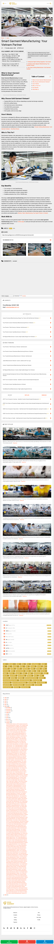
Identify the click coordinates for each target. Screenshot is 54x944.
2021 (5, 704)
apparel (18, 668)
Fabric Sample (21, 675)
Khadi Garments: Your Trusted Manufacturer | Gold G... (16, 771)
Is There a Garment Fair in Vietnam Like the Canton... (16, 729)
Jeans (24, 673)
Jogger (29, 673)
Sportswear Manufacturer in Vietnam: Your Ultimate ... (16, 793)
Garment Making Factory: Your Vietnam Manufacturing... (16, 838)
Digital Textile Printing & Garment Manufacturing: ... (16, 790)
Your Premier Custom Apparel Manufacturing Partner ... (16, 847)
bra (44, 666)
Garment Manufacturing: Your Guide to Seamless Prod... (16, 818)
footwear (33, 666)
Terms (15, 917)
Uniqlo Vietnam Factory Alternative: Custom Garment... (16, 865)
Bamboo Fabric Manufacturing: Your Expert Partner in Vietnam (33, 213)
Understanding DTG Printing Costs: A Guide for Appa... (16, 874)
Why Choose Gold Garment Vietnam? (41, 81)
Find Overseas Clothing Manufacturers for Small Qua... (16, 755)
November (8, 709)
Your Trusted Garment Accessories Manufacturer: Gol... (16, 809)
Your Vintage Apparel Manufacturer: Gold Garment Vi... (16, 831)
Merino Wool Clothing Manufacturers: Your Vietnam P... (16, 747)
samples (11, 664)
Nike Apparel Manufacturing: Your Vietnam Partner (15, 794)
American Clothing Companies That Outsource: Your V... (16, 834)
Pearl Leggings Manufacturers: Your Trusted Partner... (16, 843)
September (8, 710)
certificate (41, 677)
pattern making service (18, 684)
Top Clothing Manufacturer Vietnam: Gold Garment (15, 849)
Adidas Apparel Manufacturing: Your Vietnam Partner (16, 797)
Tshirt (18, 664)
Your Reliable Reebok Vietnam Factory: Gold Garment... (16, 791)
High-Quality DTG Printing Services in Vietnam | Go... (16, 803)
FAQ (39, 912)
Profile (38, 919)
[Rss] (4, 928)
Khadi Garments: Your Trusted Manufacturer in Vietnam (16, 745)
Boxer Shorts (13, 675)
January (8, 722)
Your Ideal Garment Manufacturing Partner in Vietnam (16, 813)
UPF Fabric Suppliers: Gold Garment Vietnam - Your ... (16, 759)
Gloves (35, 675)
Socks (27, 670)
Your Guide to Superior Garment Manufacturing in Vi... (16, 733)
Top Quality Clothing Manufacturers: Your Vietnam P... (16, 778)
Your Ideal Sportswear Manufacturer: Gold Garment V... (16, 835)
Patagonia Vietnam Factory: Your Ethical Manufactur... (16, 866)
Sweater (38, 668)
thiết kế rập (16, 687)
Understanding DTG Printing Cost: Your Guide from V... (16, 753)
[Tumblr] (14, 928)
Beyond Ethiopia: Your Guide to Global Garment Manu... (16, 819)
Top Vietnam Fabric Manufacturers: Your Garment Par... (16, 795)
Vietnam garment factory (31, 677)
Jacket (32, 668)
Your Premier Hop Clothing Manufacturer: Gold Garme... (16, 823)
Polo (28, 664)
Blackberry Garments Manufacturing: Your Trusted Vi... (16, 815)
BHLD (12, 670)
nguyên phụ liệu (6, 684)
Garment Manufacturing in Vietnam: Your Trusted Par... (16, 850)
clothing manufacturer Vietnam (10, 680)
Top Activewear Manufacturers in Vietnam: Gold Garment (17, 854)
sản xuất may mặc (7, 687)
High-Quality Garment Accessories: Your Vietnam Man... (16, 806)
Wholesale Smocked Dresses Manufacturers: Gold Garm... (17, 774)
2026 (5, 697)
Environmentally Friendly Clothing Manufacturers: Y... (16, 783)
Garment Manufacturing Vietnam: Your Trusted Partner (16, 883)
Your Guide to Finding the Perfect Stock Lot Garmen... (16, 763)
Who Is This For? (36, 85)
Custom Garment (20, 670)
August (7, 712)
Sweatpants (6, 677)
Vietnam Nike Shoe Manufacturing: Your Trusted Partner (17, 801)
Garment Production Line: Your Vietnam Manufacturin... (16, 845)
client (44, 668)
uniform (11, 673)
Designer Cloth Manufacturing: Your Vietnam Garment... (16, 810)
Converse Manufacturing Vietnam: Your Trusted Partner (16, 863)
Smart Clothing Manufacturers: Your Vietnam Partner (16, 777)
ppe (38, 670)
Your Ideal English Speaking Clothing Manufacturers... (16, 799)
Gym (9, 666)
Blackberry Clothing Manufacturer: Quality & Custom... (16, 751)
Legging (12, 668)
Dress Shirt (5, 668)
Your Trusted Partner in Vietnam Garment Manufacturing (17, 889)
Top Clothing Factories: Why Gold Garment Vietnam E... (16, 758)
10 (5, 608)
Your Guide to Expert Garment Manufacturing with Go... (16, 826)
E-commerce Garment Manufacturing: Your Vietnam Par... (17, 833)
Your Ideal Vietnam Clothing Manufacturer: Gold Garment (21, 495)
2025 (5, 699)
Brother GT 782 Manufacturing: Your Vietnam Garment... (16, 859)
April (7, 717)
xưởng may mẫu (25, 687)
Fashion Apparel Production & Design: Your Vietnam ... (16, 830)
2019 (5, 894)
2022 (5, 702)
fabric (33, 670)
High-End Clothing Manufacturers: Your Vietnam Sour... (16, 750)
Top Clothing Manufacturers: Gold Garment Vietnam (16, 757)
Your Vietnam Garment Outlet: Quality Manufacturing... (16, 879)
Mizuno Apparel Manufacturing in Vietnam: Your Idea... (16, 867)
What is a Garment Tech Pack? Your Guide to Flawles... (16, 730)
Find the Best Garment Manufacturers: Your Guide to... (16, 829)
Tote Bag (13, 677)
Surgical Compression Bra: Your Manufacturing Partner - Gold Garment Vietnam (39, 251)
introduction (6, 670)
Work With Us (36, 89)
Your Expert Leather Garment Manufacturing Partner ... (16, 807)
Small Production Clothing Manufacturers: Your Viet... (16, 785)
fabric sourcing (6, 682)
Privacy (38, 915)
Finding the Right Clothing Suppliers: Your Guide (39, 61)
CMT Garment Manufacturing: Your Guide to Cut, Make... (17, 891)
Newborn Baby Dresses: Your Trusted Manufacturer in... (16, 837)
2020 (5, 706)
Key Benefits (35, 87)
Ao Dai (45, 673)
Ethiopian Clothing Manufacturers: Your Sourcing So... (16, 770)
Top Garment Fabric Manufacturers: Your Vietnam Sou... (16, 767)
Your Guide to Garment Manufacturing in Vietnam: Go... (16, 893)
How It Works (36, 83)
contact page (21, 221)
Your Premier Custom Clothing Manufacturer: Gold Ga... (16, 839)
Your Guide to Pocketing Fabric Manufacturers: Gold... (16, 766)
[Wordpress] (7, 928)
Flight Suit (29, 675)
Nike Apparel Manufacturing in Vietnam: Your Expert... (16, 869)
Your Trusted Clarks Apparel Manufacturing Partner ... (16, 882)
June (7, 715)
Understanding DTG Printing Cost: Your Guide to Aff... (16, 742)
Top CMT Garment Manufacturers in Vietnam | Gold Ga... (17, 855)
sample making (28, 684)
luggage (5, 673)
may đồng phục (35, 664)
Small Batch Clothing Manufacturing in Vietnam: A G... (16, 734)
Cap (4, 666)
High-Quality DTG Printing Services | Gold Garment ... (16, 862)
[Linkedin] (21, 928)
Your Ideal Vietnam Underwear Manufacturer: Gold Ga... (16, 861)
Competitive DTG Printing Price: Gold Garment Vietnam (16, 887)
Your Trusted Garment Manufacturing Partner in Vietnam (17, 822)
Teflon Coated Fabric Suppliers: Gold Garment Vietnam (16, 781)
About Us (15, 912)
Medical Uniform (37, 673)
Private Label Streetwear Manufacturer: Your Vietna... (16, 737)
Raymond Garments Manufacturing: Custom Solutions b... (17, 749)
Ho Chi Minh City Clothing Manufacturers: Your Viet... (16, 786)
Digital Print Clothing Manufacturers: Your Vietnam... (16, 769)
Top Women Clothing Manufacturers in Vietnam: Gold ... (16, 805)
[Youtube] (31, 928)
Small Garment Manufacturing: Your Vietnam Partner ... (16, 762)
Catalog (15, 919)
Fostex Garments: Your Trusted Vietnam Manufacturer (16, 870)
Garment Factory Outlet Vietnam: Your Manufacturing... (16, 853)
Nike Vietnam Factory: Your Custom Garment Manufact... (17, 802)
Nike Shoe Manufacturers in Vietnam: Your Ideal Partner (21, 534)
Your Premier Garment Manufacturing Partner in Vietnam (17, 814)
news (8, 38)
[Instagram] (34, 928)
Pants (41, 675)
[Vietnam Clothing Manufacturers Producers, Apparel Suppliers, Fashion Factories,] (13, 4)
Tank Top (43, 670)
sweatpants (37, 684)
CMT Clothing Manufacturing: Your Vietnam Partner (16, 754)
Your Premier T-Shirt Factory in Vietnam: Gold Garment (21, 438)
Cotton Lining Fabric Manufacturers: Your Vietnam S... (16, 782)
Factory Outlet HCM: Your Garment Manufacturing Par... (16, 890)
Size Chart (39, 917)
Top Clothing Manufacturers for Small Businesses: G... (16, 765)
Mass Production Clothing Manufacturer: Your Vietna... (16, 761)
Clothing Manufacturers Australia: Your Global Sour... (16, 741)
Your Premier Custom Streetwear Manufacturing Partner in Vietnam (25, 476)
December (8, 707)
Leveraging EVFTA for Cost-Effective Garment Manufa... (16, 726)
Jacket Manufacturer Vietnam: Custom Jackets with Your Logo (23, 591)
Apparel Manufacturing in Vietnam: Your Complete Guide (17, 725)
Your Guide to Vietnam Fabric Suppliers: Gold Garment (16, 798)
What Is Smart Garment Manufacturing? (42, 80)
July (7, 714)
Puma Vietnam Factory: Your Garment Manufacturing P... (16, 875)
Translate (24, 295)
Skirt (27, 666)
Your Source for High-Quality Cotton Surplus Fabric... (16, 779)
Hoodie (43, 664)
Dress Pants (25, 668)
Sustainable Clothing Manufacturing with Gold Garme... (16, 878)
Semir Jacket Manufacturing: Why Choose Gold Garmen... (17, 811)
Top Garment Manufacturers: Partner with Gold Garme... (16, 827)
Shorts (21, 666)
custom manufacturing (25, 680)
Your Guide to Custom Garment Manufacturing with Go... (16, 841)
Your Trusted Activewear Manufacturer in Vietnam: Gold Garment (24, 610)
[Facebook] (27, 928)
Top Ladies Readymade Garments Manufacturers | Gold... (17, 817)
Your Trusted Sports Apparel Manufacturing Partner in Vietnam (13, 252)
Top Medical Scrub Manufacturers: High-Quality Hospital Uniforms (24, 515)
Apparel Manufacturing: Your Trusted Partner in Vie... (16, 825)
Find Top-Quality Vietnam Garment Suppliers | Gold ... (16, 787)
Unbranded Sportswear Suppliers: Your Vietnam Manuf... (17, 775)
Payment (15, 922)
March (7, 719)
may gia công (31, 682)
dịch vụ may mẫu (36, 680)
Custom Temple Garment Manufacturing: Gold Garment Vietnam (24, 553)
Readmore (15, 443)
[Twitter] (11, 928)
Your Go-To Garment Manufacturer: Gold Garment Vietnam (17, 821)
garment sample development (19, 682)
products (15, 666)
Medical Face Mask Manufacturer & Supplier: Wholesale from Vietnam (26, 457)
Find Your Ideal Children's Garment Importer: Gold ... (16, 773)
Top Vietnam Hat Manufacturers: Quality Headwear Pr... (16, 858)
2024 (5, 701)
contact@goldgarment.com (12, 307)
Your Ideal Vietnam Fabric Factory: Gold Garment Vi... (16, 846)
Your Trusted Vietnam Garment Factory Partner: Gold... (16, 885)
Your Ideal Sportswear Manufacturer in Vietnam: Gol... (16, 789)
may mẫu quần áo (41, 682)
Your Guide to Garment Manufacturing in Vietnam (15, 881)
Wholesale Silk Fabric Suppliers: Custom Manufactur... (16, 738)
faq (23, 664)
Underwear (20, 677)
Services (39, 666)
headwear (18, 673)
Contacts (15, 915)
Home (2, 38)
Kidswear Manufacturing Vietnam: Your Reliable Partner (16, 871)
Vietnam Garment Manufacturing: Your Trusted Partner (16, 851)
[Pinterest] (17, 928)
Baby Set (5, 675)
